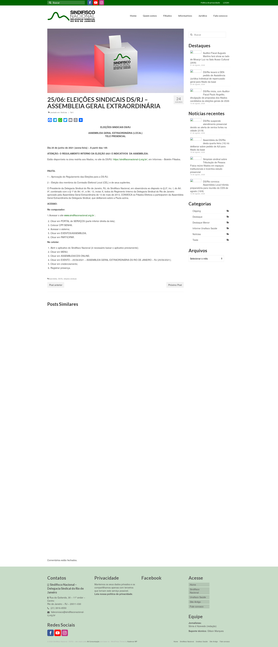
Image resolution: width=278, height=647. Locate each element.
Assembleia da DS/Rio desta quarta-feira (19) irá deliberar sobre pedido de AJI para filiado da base (209, 144)
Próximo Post (175, 285)
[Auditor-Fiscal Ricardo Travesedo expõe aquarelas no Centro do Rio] (161, 330)
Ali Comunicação (93, 641)
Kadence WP (132, 641)
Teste (195, 239)
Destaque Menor (201, 222)
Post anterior (55, 285)
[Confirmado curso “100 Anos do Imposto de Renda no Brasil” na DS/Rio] (68, 493)
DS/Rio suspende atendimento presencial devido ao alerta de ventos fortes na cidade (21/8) (208, 125)
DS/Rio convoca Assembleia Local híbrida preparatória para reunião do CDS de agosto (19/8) (209, 186)
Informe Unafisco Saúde (205, 228)
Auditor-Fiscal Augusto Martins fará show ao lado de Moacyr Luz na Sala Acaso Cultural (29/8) (209, 57)
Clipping (197, 211)
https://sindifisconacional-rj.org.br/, (131, 159)
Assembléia (53, 279)
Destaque (197, 216)
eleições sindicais (70, 279)
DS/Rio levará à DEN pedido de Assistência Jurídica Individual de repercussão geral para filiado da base (207, 76)
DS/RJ (60, 279)
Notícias (64, 112)
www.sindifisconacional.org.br (79, 215)
